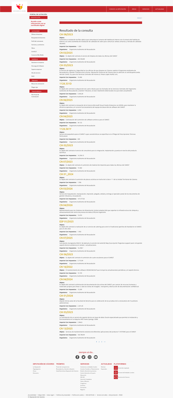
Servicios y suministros (37, 45)
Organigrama (36, 369)
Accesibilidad (32, 395)
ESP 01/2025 (66, 221)
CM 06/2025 (66, 254)
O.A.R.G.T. (34, 51)
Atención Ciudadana (86, 379)
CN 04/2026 (66, 205)
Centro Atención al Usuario (87, 373)
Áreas (134, 9)
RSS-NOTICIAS (90, 395)
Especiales (104, 369)
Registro (82, 389)
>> (105, 342)
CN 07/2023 (66, 161)
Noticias (103, 367)
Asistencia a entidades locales (88, 367)
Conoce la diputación (117, 9)
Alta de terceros (35, 73)
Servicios (145, 9)
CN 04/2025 (66, 116)
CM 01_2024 (66, 174)
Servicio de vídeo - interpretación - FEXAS (109, 395)
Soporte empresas (36, 69)
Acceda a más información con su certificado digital (38, 23)
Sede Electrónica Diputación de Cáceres (67, 371)
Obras (33, 48)
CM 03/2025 (66, 312)
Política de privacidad (63, 395)
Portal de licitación (38, 14)
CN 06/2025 (66, 99)
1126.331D (65, 83)
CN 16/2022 (66, 266)
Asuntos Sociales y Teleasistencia (89, 369)
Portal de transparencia (62, 367)
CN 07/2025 (66, 237)
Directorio (36, 373)
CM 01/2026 (66, 295)
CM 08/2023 (66, 34)
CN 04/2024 (66, 279)
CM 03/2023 (66, 65)
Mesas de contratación (37, 84)
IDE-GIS (82, 377)
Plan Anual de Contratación (35, 95)
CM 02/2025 (66, 145)
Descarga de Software (37, 66)
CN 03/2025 (66, 52)
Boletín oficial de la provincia (88, 371)
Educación (83, 375)
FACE (32, 76)
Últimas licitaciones (36, 34)
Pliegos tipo (34, 87)
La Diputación (37, 367)
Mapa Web (41, 395)
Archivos (82, 385)
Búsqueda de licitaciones (38, 38)
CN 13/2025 (66, 328)
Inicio (139, 18)
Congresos (83, 383)
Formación (83, 387)
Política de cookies (78, 395)
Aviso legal (50, 395)
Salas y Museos (84, 381)
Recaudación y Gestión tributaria (65, 369)
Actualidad (159, 9)
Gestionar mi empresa (37, 62)
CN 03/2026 (66, 188)
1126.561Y (65, 128)
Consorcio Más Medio (37, 55)
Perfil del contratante (37, 41)
